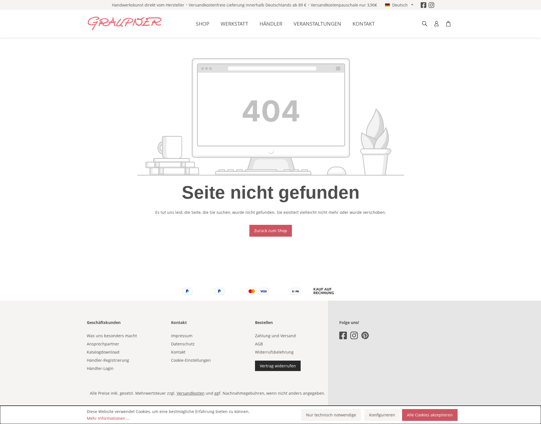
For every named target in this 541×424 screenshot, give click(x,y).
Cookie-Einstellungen (191, 360)
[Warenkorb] (448, 24)
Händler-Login (100, 368)
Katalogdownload (103, 352)
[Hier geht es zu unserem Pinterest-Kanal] (365, 335)
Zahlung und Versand (275, 335)
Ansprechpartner (103, 344)
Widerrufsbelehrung (274, 352)
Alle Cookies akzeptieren (430, 415)
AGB (259, 344)
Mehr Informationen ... (108, 418)
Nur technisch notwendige (331, 415)
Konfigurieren (382, 415)
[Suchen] (425, 24)
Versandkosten (191, 393)
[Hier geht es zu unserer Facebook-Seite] (423, 5)
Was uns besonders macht (112, 335)
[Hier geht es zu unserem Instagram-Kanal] (431, 5)
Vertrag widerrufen (278, 365)
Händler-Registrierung (108, 360)
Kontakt (178, 352)
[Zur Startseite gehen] (125, 23)
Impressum (181, 335)
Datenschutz (183, 344)
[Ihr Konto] (436, 24)
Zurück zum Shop (270, 230)
